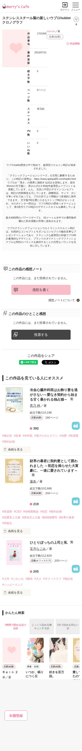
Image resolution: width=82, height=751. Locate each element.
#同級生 (7, 523)
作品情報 (75, 43)
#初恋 (43, 511)
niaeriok (50, 31)
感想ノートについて (61, 300)
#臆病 (29, 578)
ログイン (64, 9)
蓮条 (33, 481)
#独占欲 (7, 435)
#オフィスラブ (52, 578)
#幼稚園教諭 (30, 511)
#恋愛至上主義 (11, 517)
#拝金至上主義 (31, 517)
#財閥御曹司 (49, 517)
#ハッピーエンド (12, 584)
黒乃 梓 (35, 405)
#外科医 (28, 435)
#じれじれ (17, 578)
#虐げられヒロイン (46, 435)
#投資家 (7, 511)
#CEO (17, 511)
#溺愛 (63, 435)
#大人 (37, 578)
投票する (41, 335)
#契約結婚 (8, 441)
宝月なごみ (38, 548)
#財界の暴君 (66, 517)
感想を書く (40, 290)
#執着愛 (73, 435)
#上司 (5, 578)
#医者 (17, 435)
